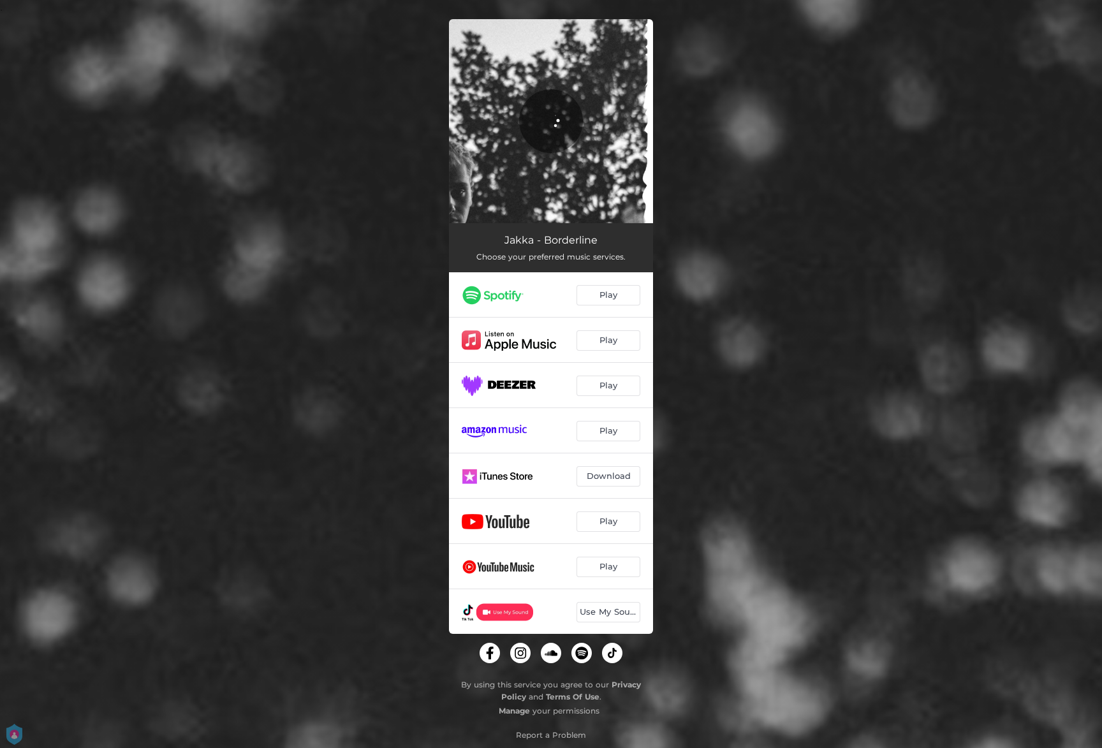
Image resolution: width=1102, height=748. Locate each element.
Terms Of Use (572, 696)
